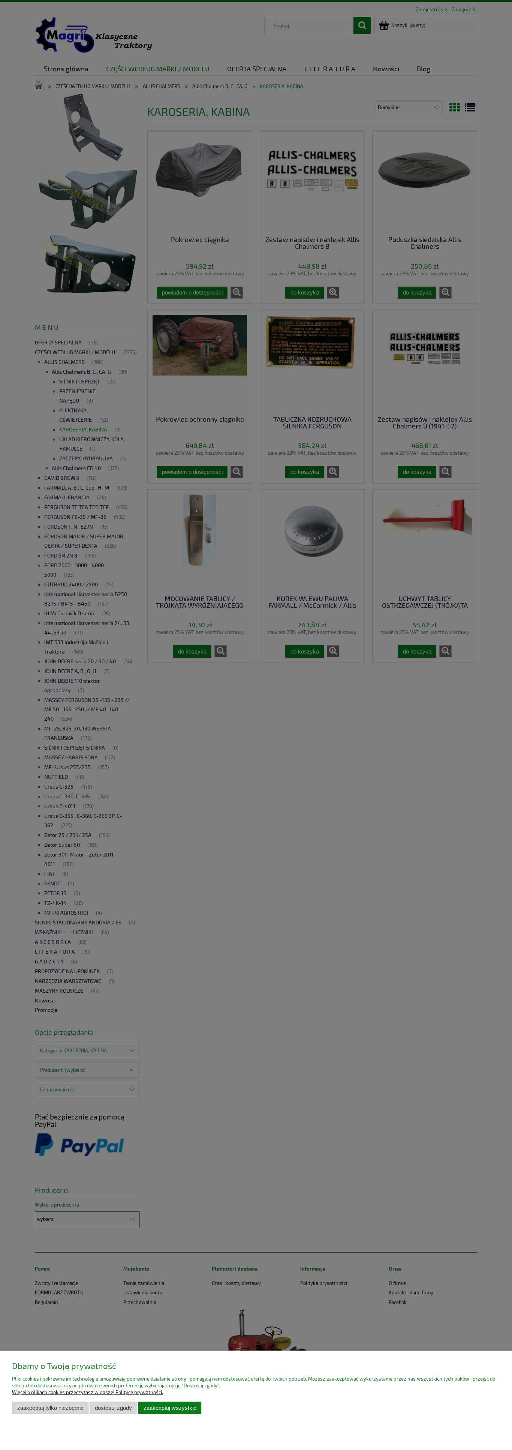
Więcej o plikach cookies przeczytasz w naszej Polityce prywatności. (87, 1392)
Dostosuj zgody (113, 1408)
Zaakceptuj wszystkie (170, 1408)
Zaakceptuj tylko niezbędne (50, 1408)
